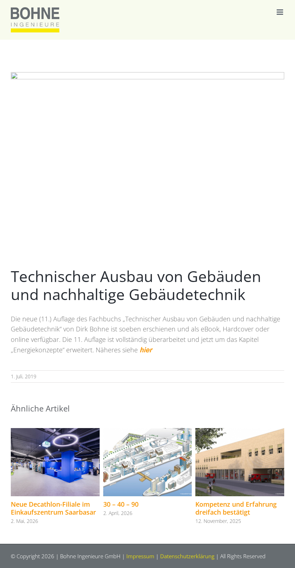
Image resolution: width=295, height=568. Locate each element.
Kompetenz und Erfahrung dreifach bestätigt (236, 508)
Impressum (140, 556)
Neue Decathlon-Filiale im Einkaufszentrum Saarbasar (53, 508)
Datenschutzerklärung (187, 556)
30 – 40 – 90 (121, 504)
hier (146, 350)
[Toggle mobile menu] (280, 12)
